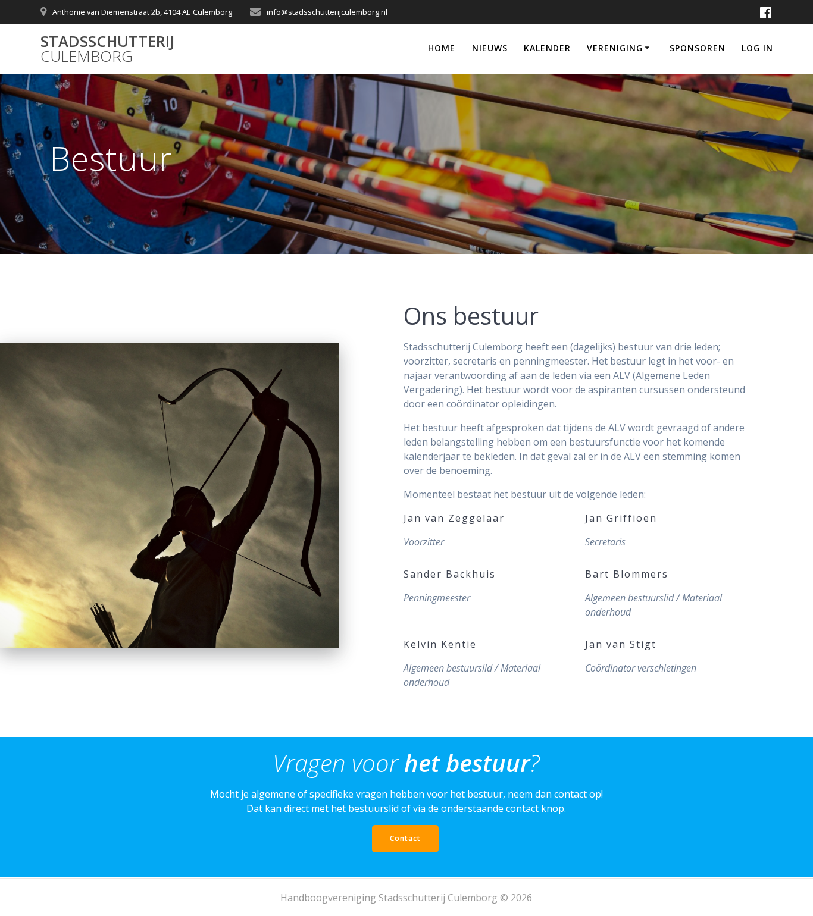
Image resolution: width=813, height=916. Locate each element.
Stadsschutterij (107, 49)
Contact (405, 838)
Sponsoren (698, 48)
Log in (757, 48)
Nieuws (490, 48)
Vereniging (615, 48)
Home (441, 48)
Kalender (547, 48)
